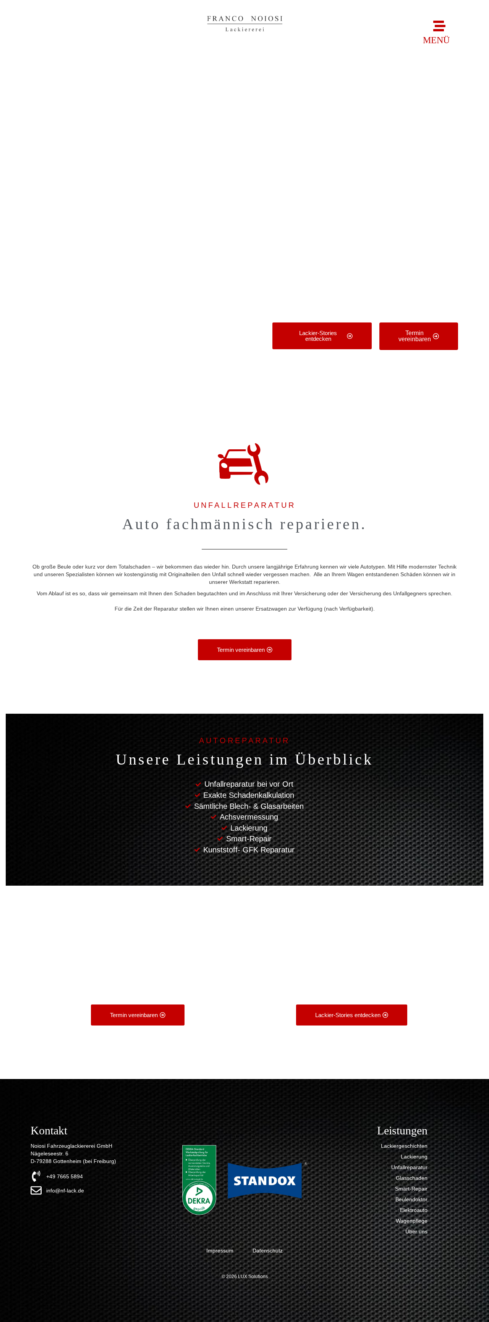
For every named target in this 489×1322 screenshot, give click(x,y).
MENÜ (436, 40)
